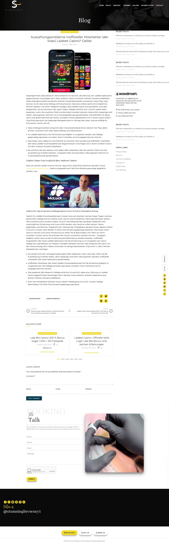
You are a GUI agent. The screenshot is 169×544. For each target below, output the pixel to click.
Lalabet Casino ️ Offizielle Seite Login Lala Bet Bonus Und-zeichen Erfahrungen (91, 341)
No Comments (130, 38)
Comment (30, 376)
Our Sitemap (121, 170)
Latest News (120, 166)
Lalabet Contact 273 (69, 32)
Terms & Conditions (123, 159)
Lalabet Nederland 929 (47, 333)
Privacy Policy (121, 152)
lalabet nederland (53, 298)
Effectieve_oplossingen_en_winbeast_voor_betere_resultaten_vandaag (140, 35)
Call (164, 267)
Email (58, 389)
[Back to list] (69, 310)
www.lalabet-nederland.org (38, 168)
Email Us (101, 533)
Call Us (86, 533)
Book (164, 258)
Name (28, 389)
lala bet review (34, 298)
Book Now (70, 533)
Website (88, 389)
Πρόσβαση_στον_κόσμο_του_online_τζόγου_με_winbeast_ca (135, 43)
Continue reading (47, 352)
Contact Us (120, 163)
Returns (119, 155)
